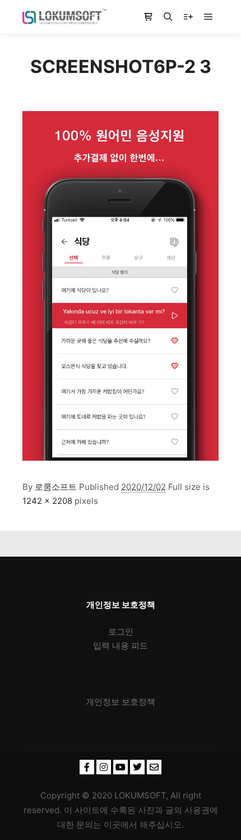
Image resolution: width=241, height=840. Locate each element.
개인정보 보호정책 (120, 701)
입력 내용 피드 (120, 645)
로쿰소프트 (56, 486)
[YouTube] (120, 767)
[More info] (188, 17)
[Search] (168, 17)
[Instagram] (103, 767)
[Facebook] (87, 767)
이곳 (112, 824)
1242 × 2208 (47, 500)
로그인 (120, 631)
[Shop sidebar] (148, 17)
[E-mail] (154, 767)
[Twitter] (137, 767)
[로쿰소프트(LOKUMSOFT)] (64, 17)
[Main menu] (208, 17)
